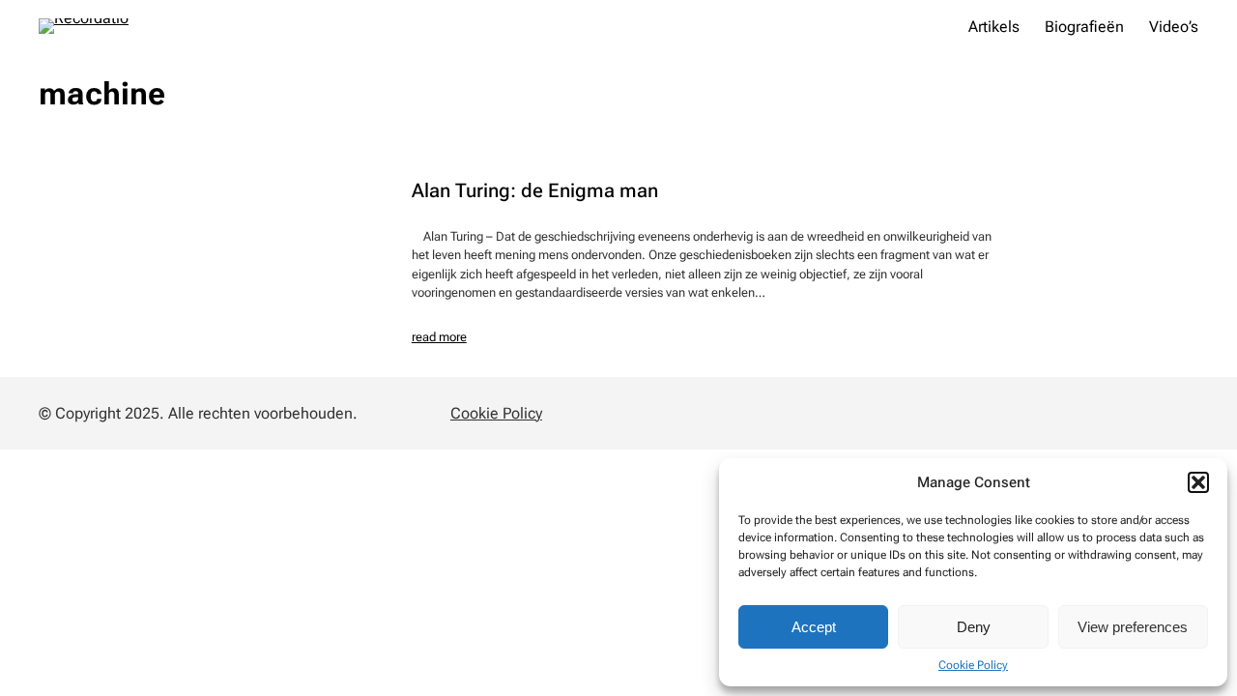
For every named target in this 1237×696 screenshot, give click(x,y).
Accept (813, 627)
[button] (1198, 482)
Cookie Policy (973, 665)
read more (439, 337)
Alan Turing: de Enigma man (535, 191)
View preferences (1133, 627)
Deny (974, 627)
